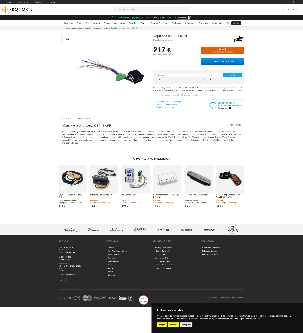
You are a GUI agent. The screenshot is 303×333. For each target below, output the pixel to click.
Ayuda (52, 2)
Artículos (111, 268)
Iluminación (217, 23)
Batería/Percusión (159, 23)
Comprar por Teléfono (163, 258)
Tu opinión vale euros (164, 107)
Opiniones (111, 275)
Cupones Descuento (162, 261)
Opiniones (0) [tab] (84, 118)
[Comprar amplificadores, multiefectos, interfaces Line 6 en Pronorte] (163, 229)
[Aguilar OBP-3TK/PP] (65, 39)
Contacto (9, 2)
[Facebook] (297, 2)
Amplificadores (93, 23)
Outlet (236, 23)
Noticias (111, 265)
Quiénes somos (113, 258)
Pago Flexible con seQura (117, 251)
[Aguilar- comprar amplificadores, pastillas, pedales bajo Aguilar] (239, 39)
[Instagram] (293, 2)
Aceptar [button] (162, 325)
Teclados (133, 23)
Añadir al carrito (223, 61)
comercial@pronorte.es (69, 274)
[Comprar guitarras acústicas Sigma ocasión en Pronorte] (233, 229)
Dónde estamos (113, 261)
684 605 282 (23, 2)
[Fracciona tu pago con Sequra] (225, 105)
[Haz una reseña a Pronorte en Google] (143, 300)
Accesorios (119, 23)
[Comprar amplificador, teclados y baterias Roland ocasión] (186, 229)
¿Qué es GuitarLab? (162, 251)
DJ (228, 23)
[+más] (240, 90)
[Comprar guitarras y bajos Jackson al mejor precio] (116, 229)
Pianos (144, 23)
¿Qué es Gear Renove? (164, 268)
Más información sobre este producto (171, 102)
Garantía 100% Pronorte (164, 265)
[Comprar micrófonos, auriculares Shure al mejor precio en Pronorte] (209, 229)
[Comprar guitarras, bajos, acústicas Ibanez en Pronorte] (93, 229)
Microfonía (190, 23)
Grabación (177, 23)
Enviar (232, 75)
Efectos (107, 23)
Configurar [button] (186, 325)
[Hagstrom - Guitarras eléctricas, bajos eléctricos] (70, 229)
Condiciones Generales (211, 248)
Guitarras (68, 23)
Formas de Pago (114, 254)
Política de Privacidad (210, 254)
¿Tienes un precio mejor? (166, 104)
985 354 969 (39, 2)
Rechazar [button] (173, 325)
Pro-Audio (204, 23)
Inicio (60, 28)
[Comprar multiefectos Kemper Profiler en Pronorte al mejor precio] (140, 229)
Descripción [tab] (67, 118)
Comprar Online (161, 254)
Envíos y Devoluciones (163, 248)
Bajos (79, 23)
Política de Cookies (209, 251)
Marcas (110, 272)
